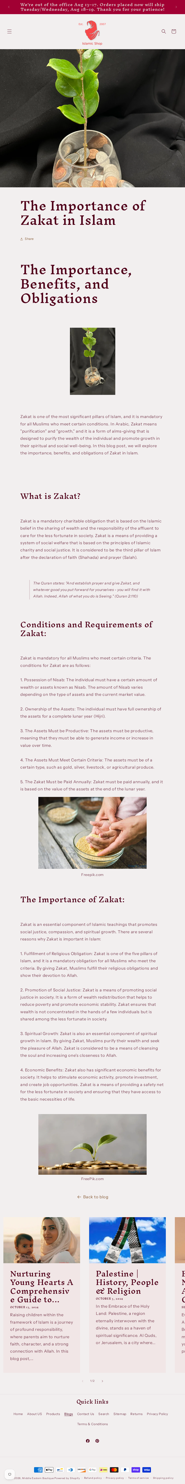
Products (53, 1414)
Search (103, 1414)
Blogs (68, 1414)
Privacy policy (115, 1478)
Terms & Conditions (92, 1424)
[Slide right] (102, 1381)
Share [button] (29, 239)
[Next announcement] (176, 7)
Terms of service (138, 1478)
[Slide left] (83, 1381)
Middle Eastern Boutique (38, 1478)
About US (34, 1414)
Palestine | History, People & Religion (127, 1282)
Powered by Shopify (67, 1478)
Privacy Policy (157, 1414)
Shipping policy (163, 1478)
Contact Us (85, 1414)
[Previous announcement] (9, 7)
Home (18, 1414)
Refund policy (93, 1478)
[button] (9, 31)
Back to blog (95, 1196)
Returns (136, 1414)
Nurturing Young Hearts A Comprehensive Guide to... (41, 1286)
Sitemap (119, 1414)
